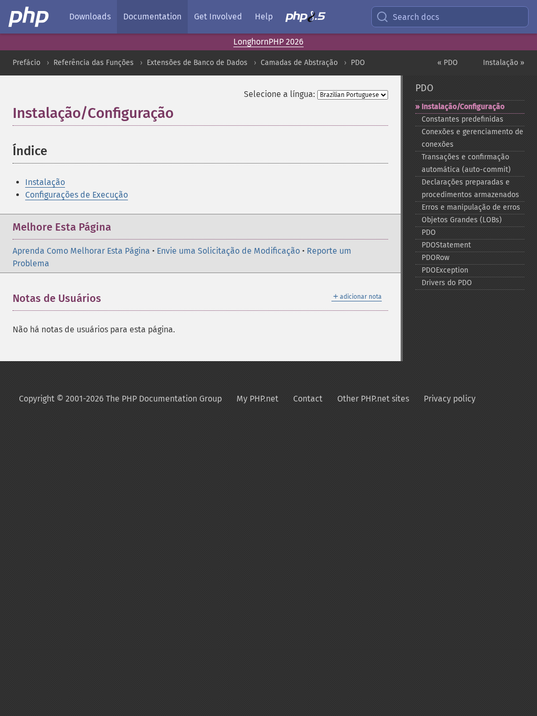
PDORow (435, 257)
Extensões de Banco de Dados (197, 62)
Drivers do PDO (447, 282)
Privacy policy (450, 399)
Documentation (152, 16)
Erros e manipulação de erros (471, 207)
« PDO (447, 62)
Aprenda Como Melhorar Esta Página (81, 251)
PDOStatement (446, 245)
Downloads (90, 16)
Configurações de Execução (76, 195)
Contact (308, 399)
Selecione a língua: (279, 94)
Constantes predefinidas (462, 119)
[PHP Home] (29, 17)
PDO (358, 62)
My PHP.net (257, 399)
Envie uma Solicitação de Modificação (228, 251)
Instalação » (503, 62)
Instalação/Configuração (463, 106)
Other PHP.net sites (373, 399)
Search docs (416, 17)
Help (264, 16)
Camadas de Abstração (299, 62)
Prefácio (26, 62)
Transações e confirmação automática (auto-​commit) (466, 163)
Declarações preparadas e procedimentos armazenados (470, 188)
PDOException (445, 270)
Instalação (45, 182)
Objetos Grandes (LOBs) (462, 219)
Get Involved (218, 16)
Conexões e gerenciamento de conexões (472, 138)
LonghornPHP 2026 (268, 42)
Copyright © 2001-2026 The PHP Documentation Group (120, 399)
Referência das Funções (93, 62)
